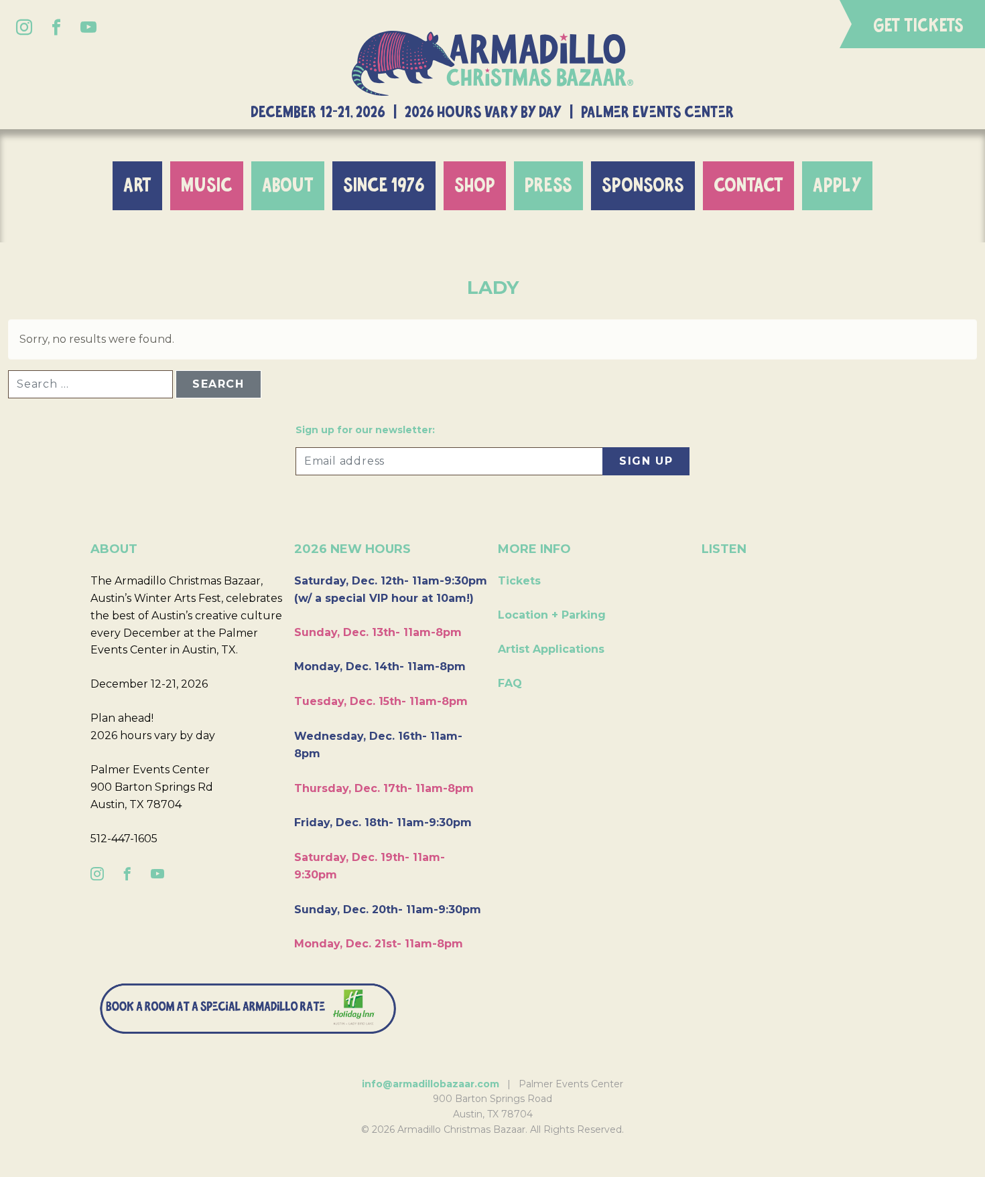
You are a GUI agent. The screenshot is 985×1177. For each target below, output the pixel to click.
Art (137, 186)
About (288, 186)
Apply (837, 186)
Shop (474, 186)
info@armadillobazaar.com (430, 1084)
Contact (748, 186)
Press (548, 186)
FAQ (510, 683)
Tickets (519, 580)
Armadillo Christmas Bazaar (492, 63)
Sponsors (643, 186)
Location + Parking (552, 615)
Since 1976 (384, 186)
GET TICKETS (918, 26)
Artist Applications (551, 649)
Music (207, 186)
